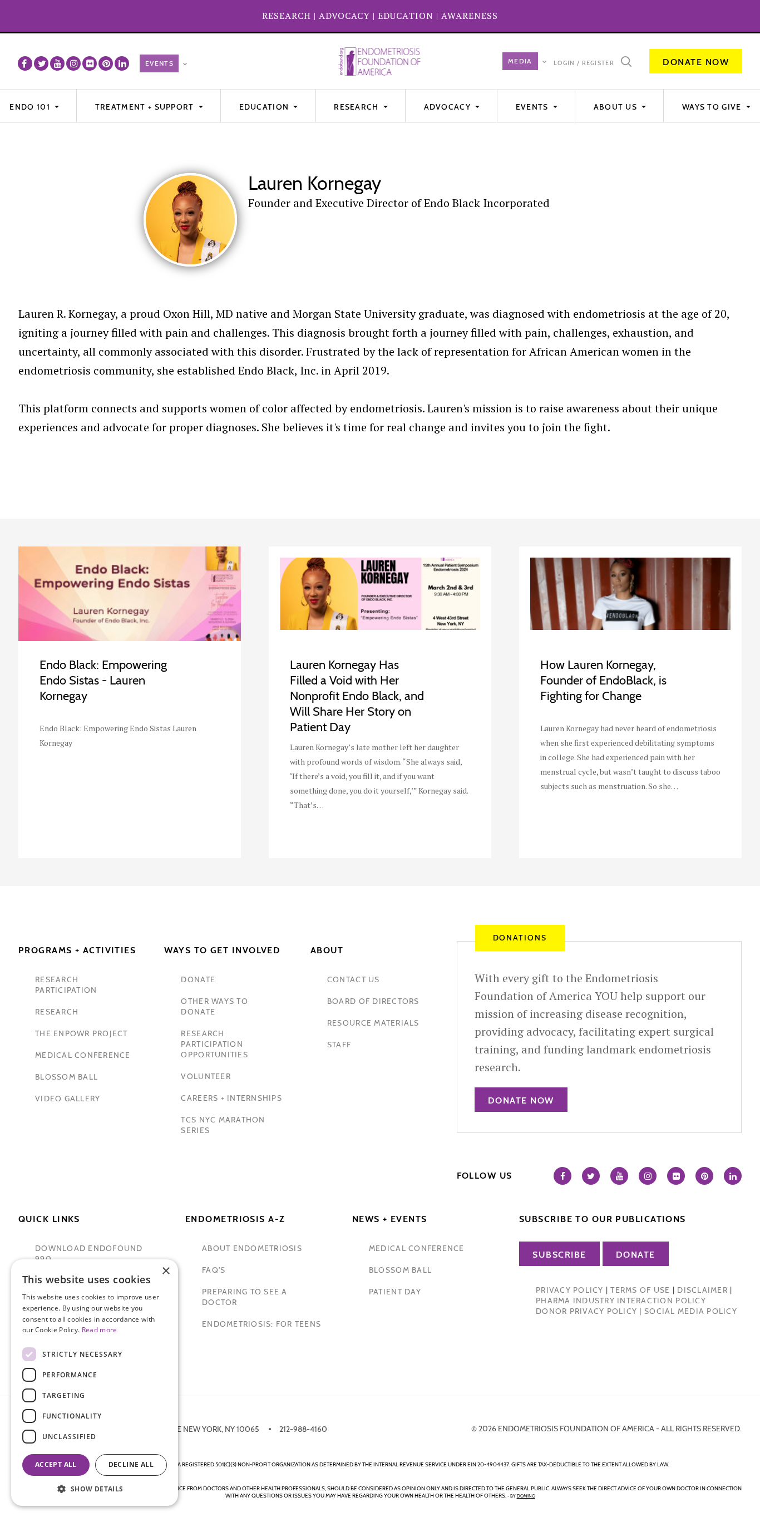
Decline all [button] (131, 1464)
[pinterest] (105, 63)
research (56, 1012)
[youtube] (57, 63)
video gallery (67, 1099)
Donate (635, 1254)
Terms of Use (640, 1290)
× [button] (165, 1271)
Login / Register (584, 63)
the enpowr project (81, 1033)
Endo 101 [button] (30, 107)
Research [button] (357, 107)
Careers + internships (231, 1098)
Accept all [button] (56, 1464)
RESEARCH (286, 15)
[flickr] (89, 63)
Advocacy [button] (448, 107)
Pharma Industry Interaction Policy (621, 1301)
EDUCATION (405, 15)
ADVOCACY (344, 15)
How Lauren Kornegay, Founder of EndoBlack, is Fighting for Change (603, 680)
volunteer (205, 1076)
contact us (353, 979)
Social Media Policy (690, 1311)
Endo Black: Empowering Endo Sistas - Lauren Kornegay (103, 680)
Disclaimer (702, 1290)
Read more (99, 1329)
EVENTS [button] (533, 107)
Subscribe (559, 1254)
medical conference (83, 1055)
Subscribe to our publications (602, 1219)
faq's (213, 1270)
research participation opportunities (214, 1044)
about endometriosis (252, 1248)
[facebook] (25, 63)
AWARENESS (469, 15)
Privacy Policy (570, 1290)
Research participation (66, 984)
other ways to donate (214, 1006)
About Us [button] (617, 107)
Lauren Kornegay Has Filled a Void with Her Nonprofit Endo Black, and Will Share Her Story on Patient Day (357, 696)
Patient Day (395, 1292)
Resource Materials (373, 1023)
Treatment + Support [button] (145, 107)
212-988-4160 (303, 1429)
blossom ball (66, 1077)
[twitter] (41, 63)
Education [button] (265, 107)
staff (339, 1045)
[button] (94, 1489)
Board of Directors (373, 1001)
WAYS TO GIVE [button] (713, 107)
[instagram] (73, 63)
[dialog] (94, 1382)
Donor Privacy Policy (586, 1311)
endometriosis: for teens (261, 1324)
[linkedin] (122, 63)
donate (198, 979)
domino (526, 1496)
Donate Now (696, 62)
